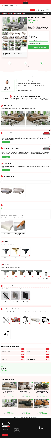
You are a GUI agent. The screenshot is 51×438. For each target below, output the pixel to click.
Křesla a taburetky (28, 427)
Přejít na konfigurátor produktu (40, 47)
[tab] (20, 75)
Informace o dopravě (31, 76)
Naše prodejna (4, 434)
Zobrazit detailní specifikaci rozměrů (39, 40)
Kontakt (48, 5)
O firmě (39, 5)
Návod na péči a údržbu (17, 427)
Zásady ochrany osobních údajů (18, 431)
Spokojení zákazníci (16, 428)
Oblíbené (42, 10)
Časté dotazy (38, 10)
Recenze (34, 5)
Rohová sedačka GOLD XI (9, 391)
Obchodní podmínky (16, 430)
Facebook (41, 423)
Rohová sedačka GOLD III (42, 391)
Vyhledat (32, 9)
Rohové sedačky (26, 417)
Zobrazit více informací (9, 415)
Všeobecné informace (20, 76)
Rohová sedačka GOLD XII (9, 408)
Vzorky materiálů (28, 5)
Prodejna (43, 5)
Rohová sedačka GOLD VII (25, 391)
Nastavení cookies (16, 432)
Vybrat (23, 351)
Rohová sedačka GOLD (34, 417)
